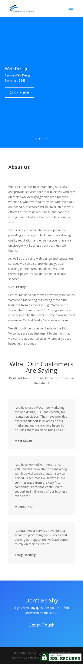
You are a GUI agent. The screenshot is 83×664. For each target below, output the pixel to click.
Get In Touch (42, 625)
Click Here (19, 92)
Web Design (17, 68)
